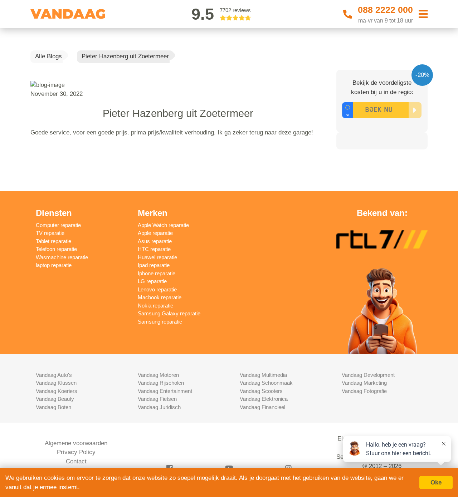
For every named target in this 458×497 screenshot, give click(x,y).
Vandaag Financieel (262, 407)
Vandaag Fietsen (157, 399)
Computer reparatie (58, 225)
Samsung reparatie (160, 322)
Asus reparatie (155, 241)
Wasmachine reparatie (62, 257)
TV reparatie (50, 233)
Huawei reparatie (157, 257)
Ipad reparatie (154, 265)
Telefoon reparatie (56, 249)
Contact (76, 461)
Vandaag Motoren (158, 375)
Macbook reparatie (159, 297)
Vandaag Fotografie (364, 391)
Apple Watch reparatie (163, 225)
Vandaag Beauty (55, 399)
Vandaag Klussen (56, 383)
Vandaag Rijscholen (161, 383)
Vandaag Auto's (54, 375)
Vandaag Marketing (364, 383)
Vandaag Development (368, 375)
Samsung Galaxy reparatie (169, 313)
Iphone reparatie (156, 273)
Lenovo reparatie (157, 289)
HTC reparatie (154, 249)
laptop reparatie (54, 265)
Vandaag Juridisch (159, 407)
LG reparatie (152, 281)
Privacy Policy (76, 452)
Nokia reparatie (155, 305)
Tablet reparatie (53, 241)
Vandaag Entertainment (165, 391)
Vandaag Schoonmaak (266, 383)
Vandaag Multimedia (263, 375)
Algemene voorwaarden (76, 443)
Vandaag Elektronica (264, 399)
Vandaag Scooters (261, 391)
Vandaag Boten (53, 407)
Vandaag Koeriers (56, 391)
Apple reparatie (155, 233)
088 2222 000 (385, 10)
